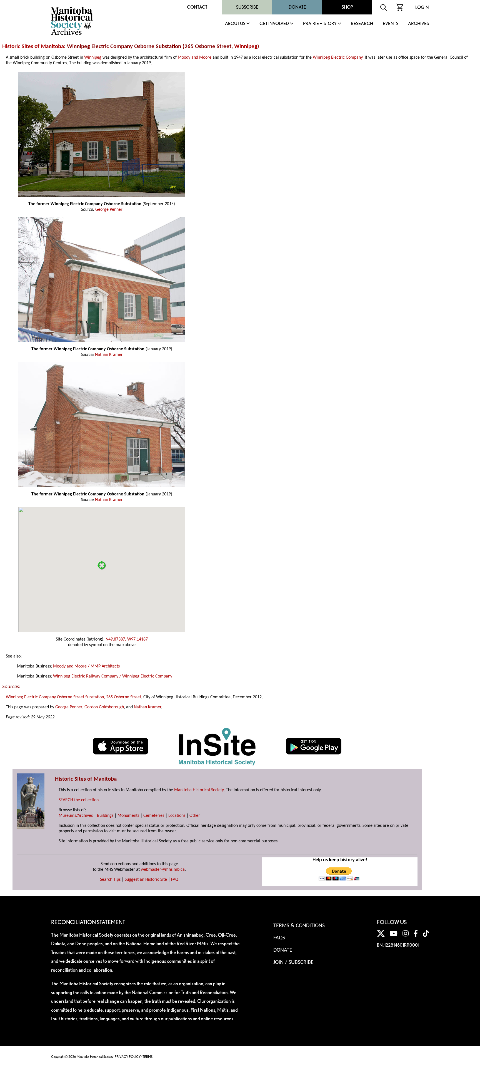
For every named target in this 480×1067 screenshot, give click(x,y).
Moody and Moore (194, 57)
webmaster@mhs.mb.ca (163, 869)
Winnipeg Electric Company (337, 57)
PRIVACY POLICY (128, 1056)
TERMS (147, 1056)
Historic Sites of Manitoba (33, 46)
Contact (197, 7)
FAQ (174, 879)
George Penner (108, 209)
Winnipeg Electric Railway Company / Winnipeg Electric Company (112, 676)
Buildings (105, 815)
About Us (235, 23)
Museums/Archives (76, 815)
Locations (176, 815)
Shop (347, 7)
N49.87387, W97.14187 (127, 639)
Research (362, 23)
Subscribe (247, 7)
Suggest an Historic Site (146, 879)
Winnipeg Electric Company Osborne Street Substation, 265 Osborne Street (73, 697)
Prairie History (320, 23)
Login (422, 7)
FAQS (279, 938)
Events (390, 23)
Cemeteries (153, 815)
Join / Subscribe (293, 962)
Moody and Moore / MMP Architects (86, 666)
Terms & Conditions (299, 926)
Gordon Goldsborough (104, 707)
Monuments (128, 815)
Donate (297, 7)
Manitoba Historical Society (199, 790)
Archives (418, 23)
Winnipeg (245, 46)
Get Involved (274, 23)
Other (194, 815)
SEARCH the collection (79, 800)
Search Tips (110, 879)
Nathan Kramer (109, 355)
